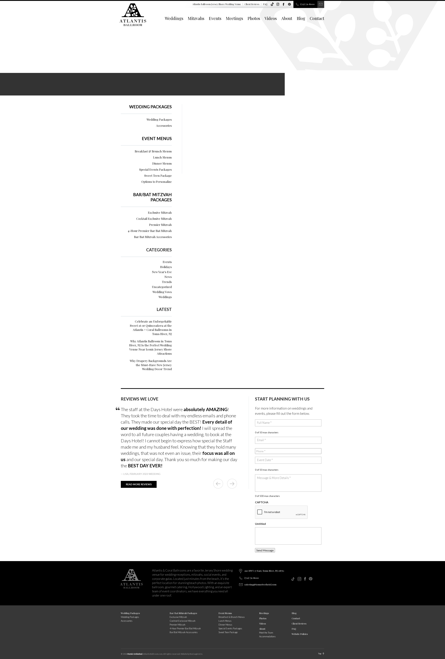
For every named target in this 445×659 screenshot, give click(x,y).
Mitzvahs (196, 18)
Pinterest (289, 4)
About (286, 18)
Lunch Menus (162, 157)
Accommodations (267, 636)
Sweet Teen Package (158, 175)
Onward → (232, 483)
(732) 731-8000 (307, 4)
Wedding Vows (162, 292)
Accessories (164, 125)
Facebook (283, 4)
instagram (278, 4)
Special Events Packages (155, 169)
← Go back (218, 483)
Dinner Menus (162, 163)
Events (215, 18)
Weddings (174, 18)
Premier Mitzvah (160, 225)
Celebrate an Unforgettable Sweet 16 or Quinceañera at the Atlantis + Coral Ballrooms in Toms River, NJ (151, 327)
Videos (271, 18)
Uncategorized (162, 287)
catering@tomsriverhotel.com (260, 584)
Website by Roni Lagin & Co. (192, 654)
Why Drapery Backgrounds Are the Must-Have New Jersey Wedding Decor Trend (151, 365)
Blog (301, 18)
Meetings (234, 18)
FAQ (265, 4)
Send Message (265, 550)
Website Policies (300, 633)
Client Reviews (252, 4)
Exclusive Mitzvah (160, 212)
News (168, 277)
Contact (317, 18)
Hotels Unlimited (134, 654)
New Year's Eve (162, 272)
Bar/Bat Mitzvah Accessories (153, 237)
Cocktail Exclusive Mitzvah (154, 218)
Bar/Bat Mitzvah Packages (152, 197)
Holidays (166, 267)
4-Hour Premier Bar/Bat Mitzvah (150, 231)
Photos (254, 18)
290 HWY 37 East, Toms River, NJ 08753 (264, 570)
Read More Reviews (139, 484)
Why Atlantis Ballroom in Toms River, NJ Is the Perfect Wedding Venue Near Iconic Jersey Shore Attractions (150, 347)
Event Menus (157, 138)
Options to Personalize (156, 181)
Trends (167, 282)
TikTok (272, 4)
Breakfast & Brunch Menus (153, 151)
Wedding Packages (150, 106)
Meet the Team (266, 632)
